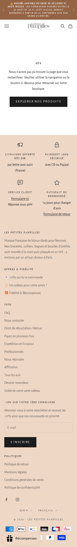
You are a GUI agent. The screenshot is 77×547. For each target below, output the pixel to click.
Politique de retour (16, 464)
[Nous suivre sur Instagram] (17, 499)
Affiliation (11, 367)
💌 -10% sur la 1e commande (23, 277)
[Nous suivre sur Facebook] (6, 499)
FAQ (7, 313)
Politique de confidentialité (22, 487)
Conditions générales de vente (24, 480)
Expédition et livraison (19, 344)
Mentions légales (15, 472)
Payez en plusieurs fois (19, 336)
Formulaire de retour (56, 214)
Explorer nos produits (38, 101)
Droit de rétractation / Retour (23, 328)
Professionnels (14, 351)
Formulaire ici (20, 198)
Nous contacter (14, 320)
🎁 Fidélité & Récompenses (22, 293)
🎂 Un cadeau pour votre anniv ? (25, 285)
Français (45, 510)
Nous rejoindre (14, 359)
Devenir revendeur (16, 382)
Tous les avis (12, 375)
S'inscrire (20, 442)
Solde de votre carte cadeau (22, 390)
